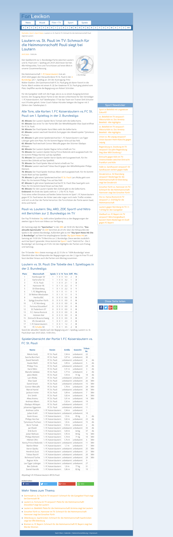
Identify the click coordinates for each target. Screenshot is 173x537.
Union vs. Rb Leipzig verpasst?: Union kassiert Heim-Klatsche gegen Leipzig (115, 139)
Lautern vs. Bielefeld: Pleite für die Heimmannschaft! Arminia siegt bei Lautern (58, 508)
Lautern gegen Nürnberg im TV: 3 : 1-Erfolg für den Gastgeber (114, 208)
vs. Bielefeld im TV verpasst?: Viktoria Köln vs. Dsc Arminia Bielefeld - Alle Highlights (111, 119)
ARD (61, 227)
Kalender (67, 533)
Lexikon (36, 16)
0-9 (128, 28)
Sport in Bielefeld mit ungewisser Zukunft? (113, 111)
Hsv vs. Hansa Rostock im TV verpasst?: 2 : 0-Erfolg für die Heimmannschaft (111, 200)
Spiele (85, 23)
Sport (70, 23)
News (28, 23)
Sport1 (64, 241)
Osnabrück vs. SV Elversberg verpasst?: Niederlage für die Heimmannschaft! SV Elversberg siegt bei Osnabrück (113, 178)
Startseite (25, 33)
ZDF (46, 230)
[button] (30, 484)
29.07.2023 (25, 54)
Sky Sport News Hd (75, 235)
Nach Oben (59, 533)
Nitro (37, 252)
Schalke (38, 327)
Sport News (39, 33)
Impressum (93, 533)
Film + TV (56, 23)
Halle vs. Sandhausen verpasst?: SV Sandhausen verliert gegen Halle (114, 168)
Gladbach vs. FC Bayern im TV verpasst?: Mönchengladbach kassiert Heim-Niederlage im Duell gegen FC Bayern (114, 218)
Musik (42, 23)
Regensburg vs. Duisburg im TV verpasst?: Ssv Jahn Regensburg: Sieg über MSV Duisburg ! (113, 149)
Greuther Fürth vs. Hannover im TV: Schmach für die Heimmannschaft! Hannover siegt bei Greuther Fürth (115, 190)
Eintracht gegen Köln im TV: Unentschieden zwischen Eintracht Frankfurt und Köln (114, 160)
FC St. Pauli (66, 177)
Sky (41, 218)
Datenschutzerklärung (80, 533)
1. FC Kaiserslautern (49, 74)
